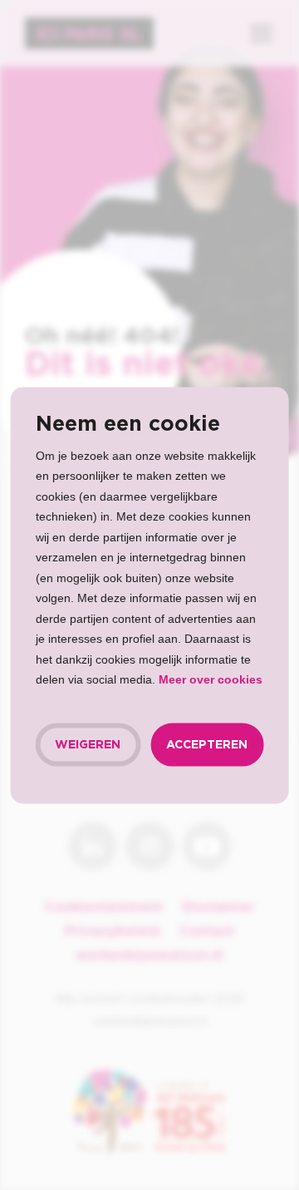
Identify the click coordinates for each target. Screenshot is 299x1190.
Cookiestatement (103, 907)
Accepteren (207, 744)
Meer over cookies (210, 679)
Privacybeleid (112, 931)
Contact (206, 931)
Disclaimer (219, 907)
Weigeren (87, 744)
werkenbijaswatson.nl (149, 955)
